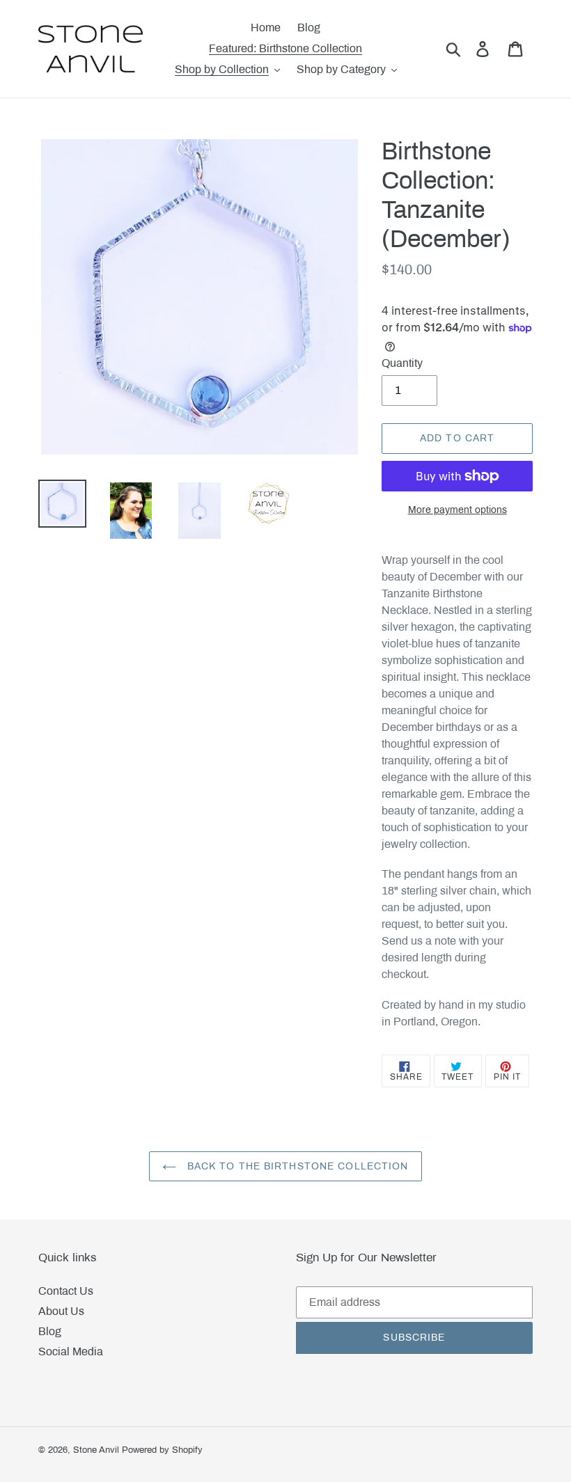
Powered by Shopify (162, 1450)
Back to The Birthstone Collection (295, 1166)
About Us (61, 1311)
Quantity (402, 363)
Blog (49, 1331)
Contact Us (65, 1291)
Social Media (70, 1351)
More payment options (457, 510)
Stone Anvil (96, 1450)
